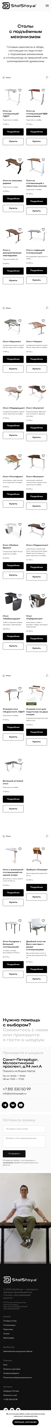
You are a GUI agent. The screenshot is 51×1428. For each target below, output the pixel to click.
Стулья (6, 1334)
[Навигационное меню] (47, 6)
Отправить (14, 1154)
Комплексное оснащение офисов (17, 1351)
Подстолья (8, 1329)
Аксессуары (8, 1338)
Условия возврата (11, 1373)
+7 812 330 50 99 (17, 1089)
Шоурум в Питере (11, 1391)
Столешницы (9, 1325)
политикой (8, 1163)
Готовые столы (10, 1321)
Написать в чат (10, 1395)
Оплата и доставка (11, 1369)
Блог (5, 1365)
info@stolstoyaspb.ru (14, 1094)
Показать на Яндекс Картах (19, 1071)
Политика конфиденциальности (17, 1378)
